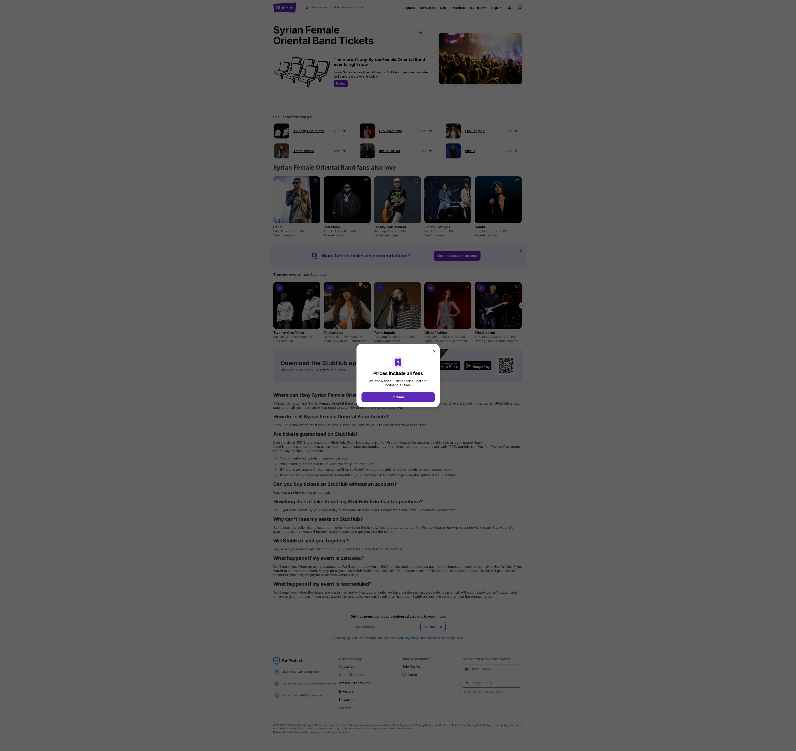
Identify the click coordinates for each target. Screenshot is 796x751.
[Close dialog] (434, 351)
